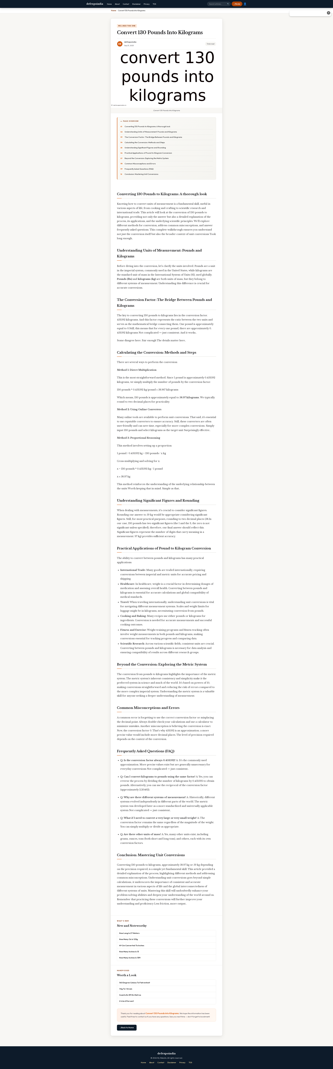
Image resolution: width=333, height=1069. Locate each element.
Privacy (147, 4)
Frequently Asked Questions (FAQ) (139, 169)
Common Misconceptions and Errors (140, 163)
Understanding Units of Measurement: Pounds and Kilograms (151, 132)
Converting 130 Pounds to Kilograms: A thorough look (147, 126)
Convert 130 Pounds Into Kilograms (162, 1013)
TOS (154, 4)
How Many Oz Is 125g (128, 939)
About (117, 4)
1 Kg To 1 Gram (125, 989)
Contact (126, 4)
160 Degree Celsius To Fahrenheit (134, 982)
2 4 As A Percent (126, 1001)
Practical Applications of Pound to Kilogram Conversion (148, 153)
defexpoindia (94, 3)
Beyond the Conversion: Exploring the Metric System (147, 158)
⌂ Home (237, 4)
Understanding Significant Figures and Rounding (145, 147)
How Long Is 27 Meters (129, 933)
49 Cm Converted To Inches (131, 945)
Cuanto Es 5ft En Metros (130, 995)
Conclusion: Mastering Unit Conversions (141, 174)
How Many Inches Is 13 (129, 951)
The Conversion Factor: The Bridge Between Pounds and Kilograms (153, 137)
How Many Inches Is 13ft (129, 957)
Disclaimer (136, 4)
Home (109, 4)
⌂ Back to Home (127, 1027)
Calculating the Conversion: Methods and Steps (145, 142)
